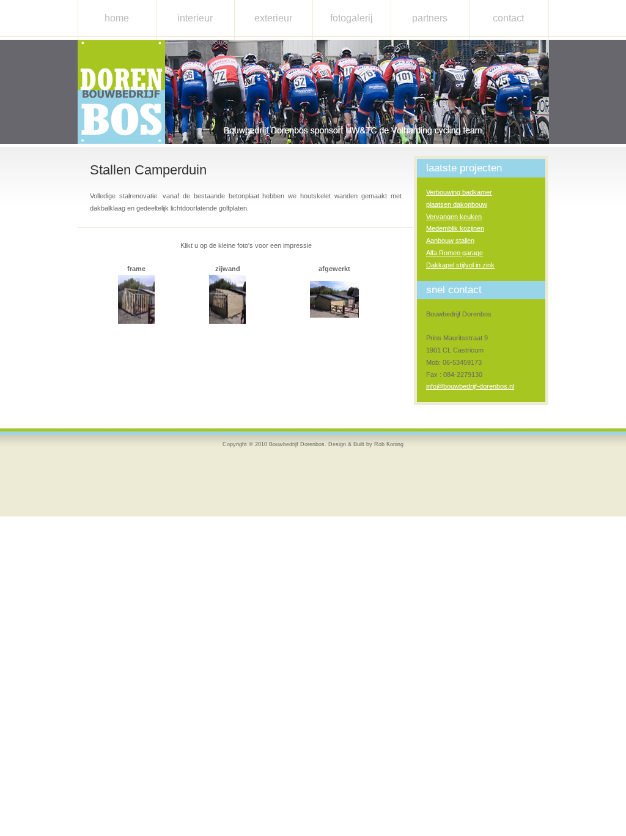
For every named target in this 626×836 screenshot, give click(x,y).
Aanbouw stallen (450, 240)
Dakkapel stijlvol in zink (460, 265)
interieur (195, 18)
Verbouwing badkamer (459, 192)
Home (117, 18)
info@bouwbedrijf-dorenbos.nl (470, 386)
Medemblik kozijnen (455, 228)
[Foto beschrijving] (136, 321)
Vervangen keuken (454, 216)
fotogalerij (351, 18)
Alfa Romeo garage (454, 252)
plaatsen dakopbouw (456, 204)
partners (429, 18)
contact (508, 18)
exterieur (273, 18)
